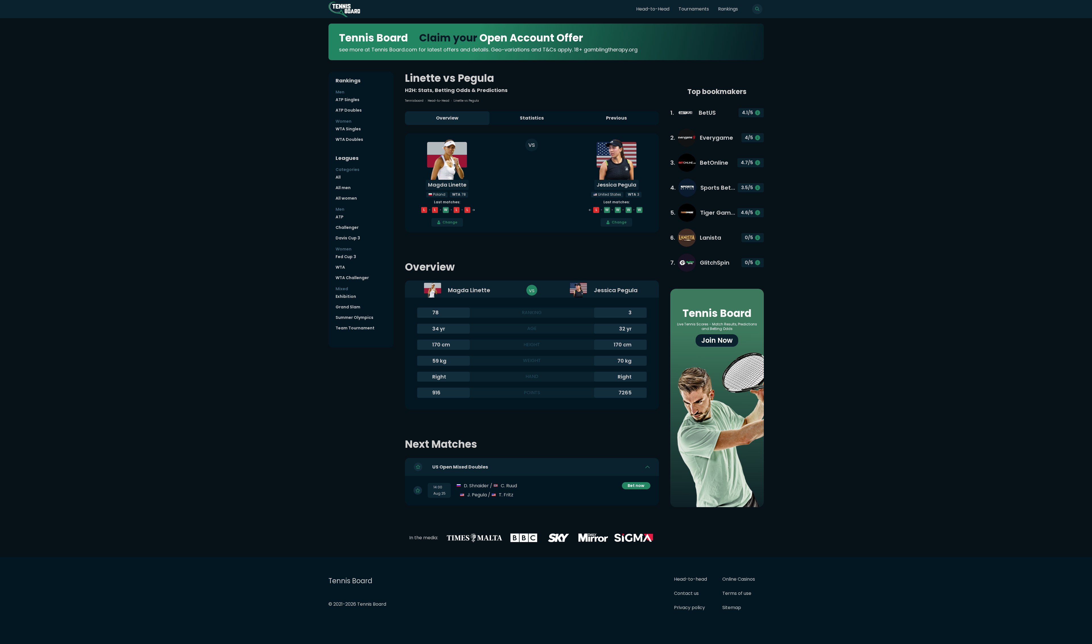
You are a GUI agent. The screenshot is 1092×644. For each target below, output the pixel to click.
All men (343, 188)
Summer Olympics (354, 317)
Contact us (686, 593)
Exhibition (346, 296)
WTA (340, 267)
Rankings (728, 9)
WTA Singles (348, 129)
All (338, 177)
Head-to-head (690, 579)
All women (346, 198)
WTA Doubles (349, 139)
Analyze (636, 495)
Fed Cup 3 (346, 257)
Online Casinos (738, 579)
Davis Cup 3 (348, 238)
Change (449, 222)
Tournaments (694, 9)
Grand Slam (348, 307)
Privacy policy (689, 607)
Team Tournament (355, 328)
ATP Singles (347, 100)
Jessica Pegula (616, 184)
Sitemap (731, 607)
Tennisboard (414, 101)
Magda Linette (447, 184)
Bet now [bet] (636, 485)
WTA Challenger (352, 278)
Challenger (347, 227)
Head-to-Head (652, 9)
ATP (340, 217)
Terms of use (736, 593)
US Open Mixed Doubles (460, 467)
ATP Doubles (349, 110)
